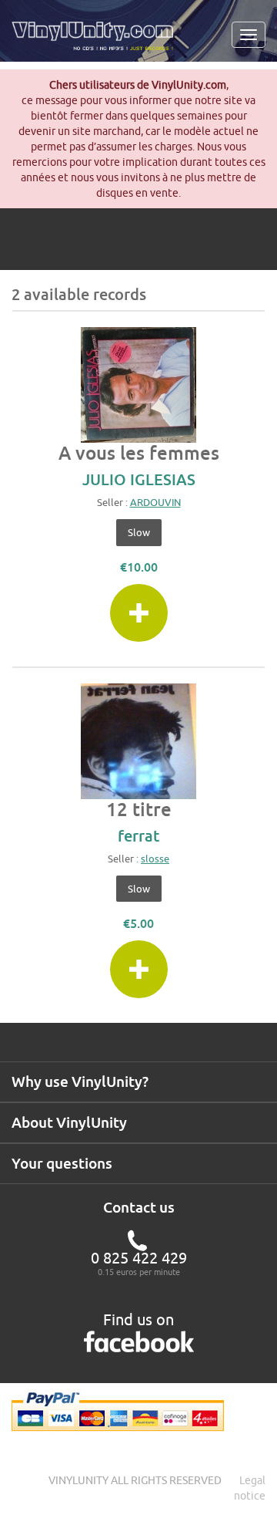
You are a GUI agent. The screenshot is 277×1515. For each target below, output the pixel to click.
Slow (139, 532)
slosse (155, 858)
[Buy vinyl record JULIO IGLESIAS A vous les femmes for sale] (138, 385)
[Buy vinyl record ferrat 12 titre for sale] (138, 741)
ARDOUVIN (155, 502)
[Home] (98, 42)
